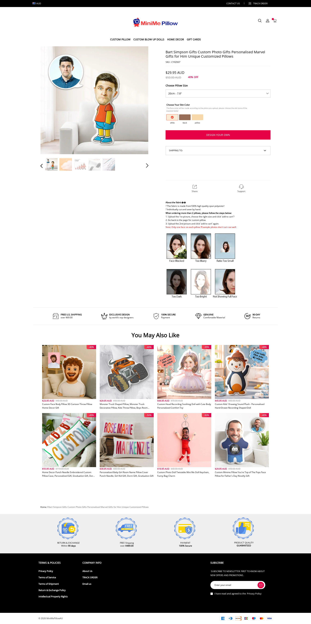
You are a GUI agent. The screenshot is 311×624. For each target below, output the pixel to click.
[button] (48, 100)
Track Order (260, 3)
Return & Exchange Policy (52, 590)
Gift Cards (194, 39)
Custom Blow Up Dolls (148, 39)
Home (43, 507)
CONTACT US (233, 3)
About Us (87, 571)
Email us (86, 583)
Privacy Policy (46, 571)
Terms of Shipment (49, 583)
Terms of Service (47, 577)
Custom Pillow (120, 39)
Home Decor (175, 39)
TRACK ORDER (90, 577)
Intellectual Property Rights (53, 596)
